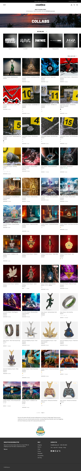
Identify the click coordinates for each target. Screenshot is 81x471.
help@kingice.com (55, 445)
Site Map (40, 457)
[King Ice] (40, 5)
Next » (42, 412)
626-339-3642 (63, 445)
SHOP (4, 5)
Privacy (39, 451)
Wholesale (40, 453)
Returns (39, 447)
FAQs (39, 449)
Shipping (40, 445)
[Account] (71, 5)
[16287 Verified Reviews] (40, 435)
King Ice (8, 467)
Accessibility (40, 455)
